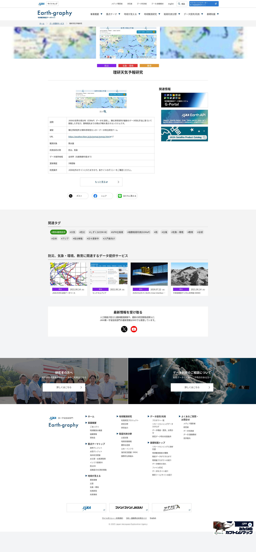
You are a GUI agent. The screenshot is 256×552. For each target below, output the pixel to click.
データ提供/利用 (192, 14)
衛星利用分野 (170, 14)
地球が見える (130, 14)
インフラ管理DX (96, 462)
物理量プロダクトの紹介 (161, 460)
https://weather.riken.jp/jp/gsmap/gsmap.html (89, 136)
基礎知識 (211, 14)
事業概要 (94, 14)
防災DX (93, 466)
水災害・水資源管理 (98, 458)
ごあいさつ (94, 426)
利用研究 (93, 490)
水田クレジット (96, 451)
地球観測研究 (150, 14)
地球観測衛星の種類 (160, 453)
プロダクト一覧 (158, 420)
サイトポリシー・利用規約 (112, 518)
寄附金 (92, 437)
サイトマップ (52, 4)
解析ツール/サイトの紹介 (162, 475)
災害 (91, 483)
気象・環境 (94, 487)
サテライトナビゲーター (199, 4)
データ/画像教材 (157, 4)
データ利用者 (142, 4)
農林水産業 (125, 445)
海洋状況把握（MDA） (130, 452)
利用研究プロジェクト (130, 420)
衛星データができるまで (161, 456)
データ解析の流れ (159, 463)
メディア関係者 (117, 4)
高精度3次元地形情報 (98, 469)
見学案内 (186, 438)
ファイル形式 (157, 467)
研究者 (129, 4)
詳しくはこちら (64, 387)
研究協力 (124, 427)
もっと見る (100, 181)
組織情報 (93, 434)
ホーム (41, 23)
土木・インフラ (127, 448)
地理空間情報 (126, 441)
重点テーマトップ (96, 443)
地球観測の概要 (96, 430)
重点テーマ (111, 14)
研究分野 (124, 424)
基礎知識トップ (157, 442)
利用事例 (93, 494)
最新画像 (93, 479)
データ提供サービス (57, 23)
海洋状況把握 (95, 455)
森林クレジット (96, 447)
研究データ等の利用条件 (161, 436)
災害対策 (124, 437)
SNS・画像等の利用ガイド (136, 518)
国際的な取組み (127, 456)
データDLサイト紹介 (160, 471)
